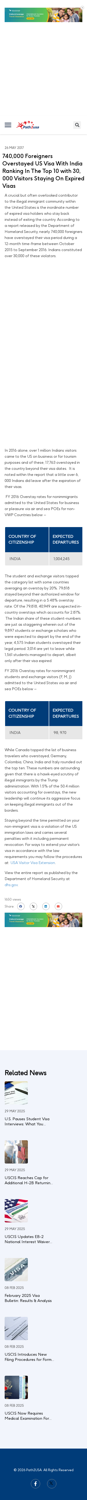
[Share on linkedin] (46, 882)
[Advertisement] (43, 46)
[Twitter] (51, 1460)
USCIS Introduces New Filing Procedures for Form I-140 (28, 1335)
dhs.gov (11, 861)
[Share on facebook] (21, 882)
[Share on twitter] (33, 882)
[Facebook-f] (35, 1460)
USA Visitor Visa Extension (32, 839)
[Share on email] (58, 882)
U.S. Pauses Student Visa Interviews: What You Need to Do (27, 1100)
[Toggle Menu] (8, 101)
